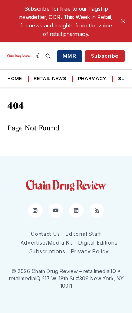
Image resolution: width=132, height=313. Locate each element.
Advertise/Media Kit (47, 242)
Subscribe (105, 56)
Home (14, 78)
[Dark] (39, 56)
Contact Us (45, 234)
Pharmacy (92, 78)
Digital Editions (97, 242)
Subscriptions (47, 251)
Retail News (50, 78)
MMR (69, 56)
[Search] (48, 56)
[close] (123, 21)
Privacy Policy (90, 251)
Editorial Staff (83, 234)
